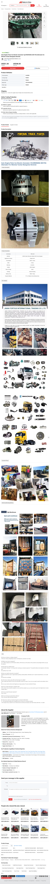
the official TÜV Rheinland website (37, 712)
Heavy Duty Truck (24, 751)
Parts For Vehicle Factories (41, 865)
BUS (14, 848)
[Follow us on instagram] (43, 876)
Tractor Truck (17, 751)
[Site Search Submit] (32, 5)
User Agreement (31, 880)
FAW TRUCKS (15, 852)
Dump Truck (11, 751)
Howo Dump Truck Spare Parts (8, 868)
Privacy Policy (43, 880)
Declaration (38, 880)
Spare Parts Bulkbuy (33, 871)
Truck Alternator (21, 9)
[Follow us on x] (41, 876)
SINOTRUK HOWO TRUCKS (30, 852)
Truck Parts (14, 9)
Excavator (28, 753)
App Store (4, 876)
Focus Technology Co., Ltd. (16, 880)
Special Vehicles (6, 753)
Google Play (12, 876)
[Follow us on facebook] (40, 876)
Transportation (7, 9)
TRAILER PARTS (40, 852)
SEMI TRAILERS (40, 848)
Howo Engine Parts (41, 868)
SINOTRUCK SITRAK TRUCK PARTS (19, 850)
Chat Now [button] (38, 68)
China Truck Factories (6, 865)
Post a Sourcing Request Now (35, 799)
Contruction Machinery (40, 753)
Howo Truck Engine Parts (7, 871)
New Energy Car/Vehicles (15, 753)
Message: (6, 789)
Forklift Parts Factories (17, 865)
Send (10, 799)
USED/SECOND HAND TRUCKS (7, 850)
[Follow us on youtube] (45, 876)
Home (2, 9)
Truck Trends (24, 871)
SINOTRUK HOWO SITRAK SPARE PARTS (9, 852)
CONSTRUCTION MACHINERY (30, 848)
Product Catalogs (18, 845)
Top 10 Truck (16, 871)
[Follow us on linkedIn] (35, 877)
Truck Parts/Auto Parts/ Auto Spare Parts (36, 751)
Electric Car (23, 753)
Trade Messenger (20, 876)
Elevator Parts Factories (28, 865)
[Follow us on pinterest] (47, 876)
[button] (2, 2)
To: (7, 785)
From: (7, 782)
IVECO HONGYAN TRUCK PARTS (43, 850)
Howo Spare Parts (19, 868)
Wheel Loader (33, 753)
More (2, 873)
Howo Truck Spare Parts (30, 868)
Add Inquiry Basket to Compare (25, 47)
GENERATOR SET (4, 848)
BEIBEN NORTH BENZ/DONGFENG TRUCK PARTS (34, 850)
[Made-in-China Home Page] (25, 2)
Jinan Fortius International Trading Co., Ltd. (12, 58)
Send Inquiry (13, 68)
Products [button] (12, 5)
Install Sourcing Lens (7, 877)
